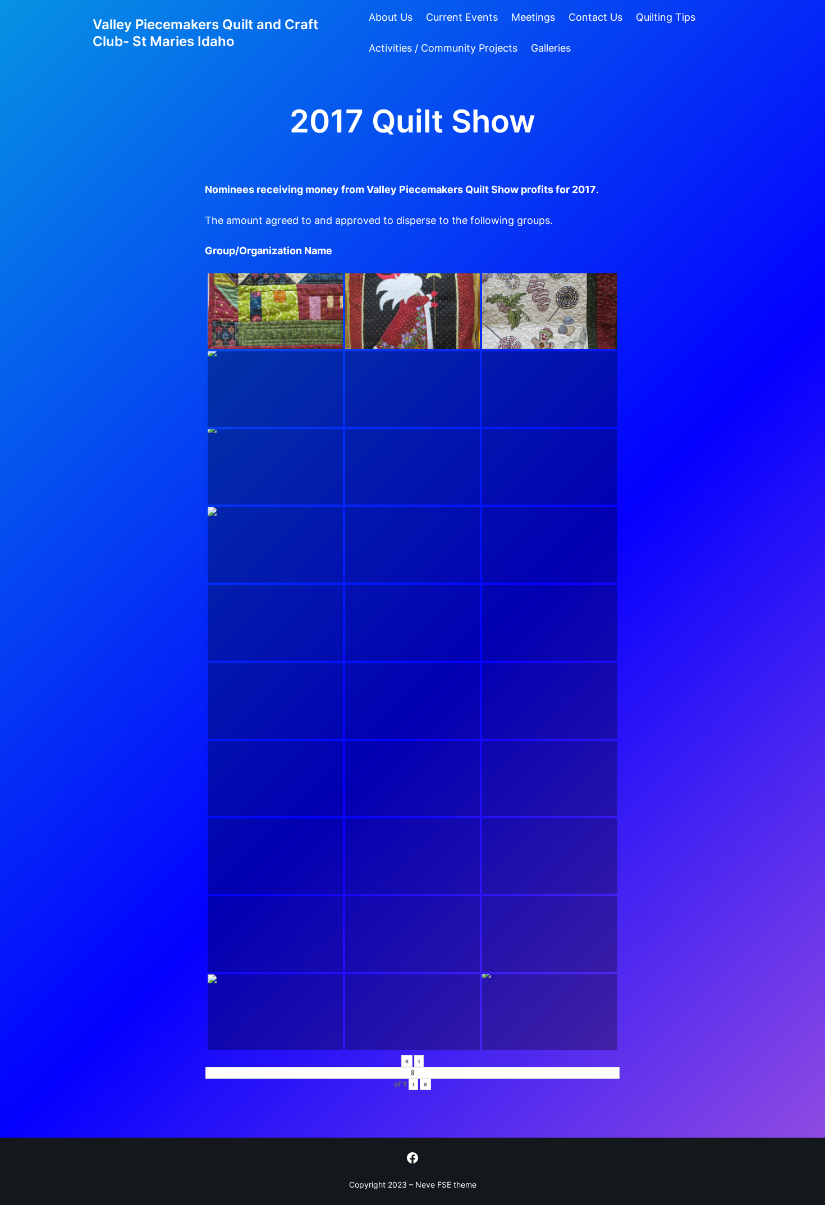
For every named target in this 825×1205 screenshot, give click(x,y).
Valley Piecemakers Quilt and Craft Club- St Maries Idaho (205, 32)
